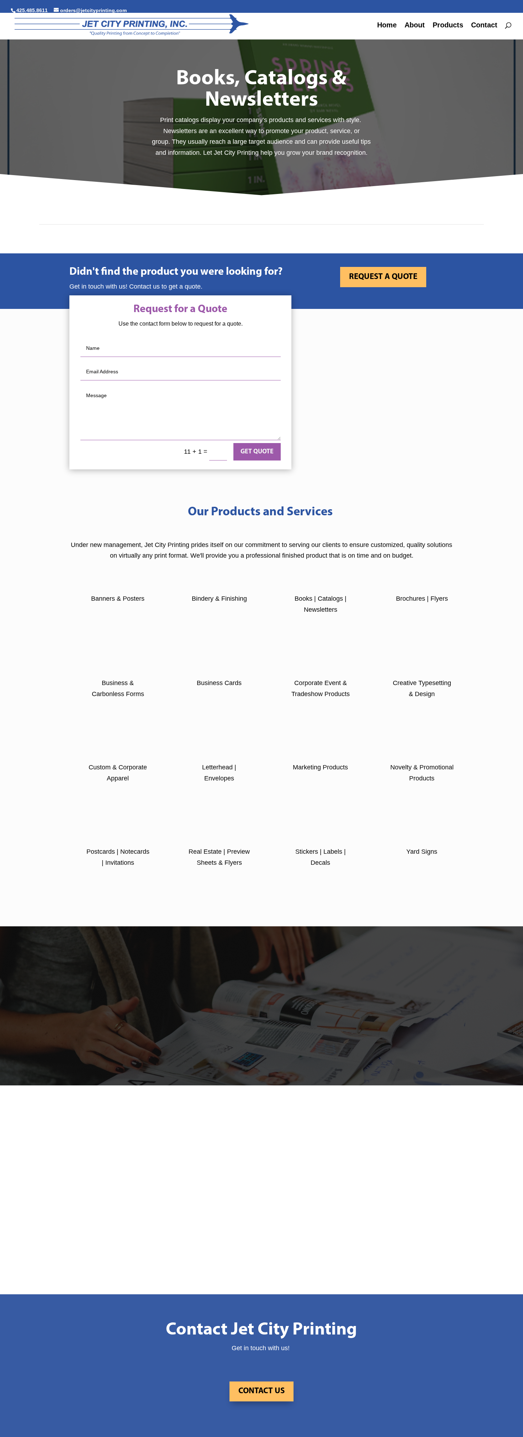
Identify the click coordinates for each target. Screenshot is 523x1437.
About (415, 25)
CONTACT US (261, 1043)
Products (448, 25)
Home (387, 25)
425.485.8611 (32, 10)
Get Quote (257, 452)
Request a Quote (383, 277)
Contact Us (261, 1391)
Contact (484, 25)
